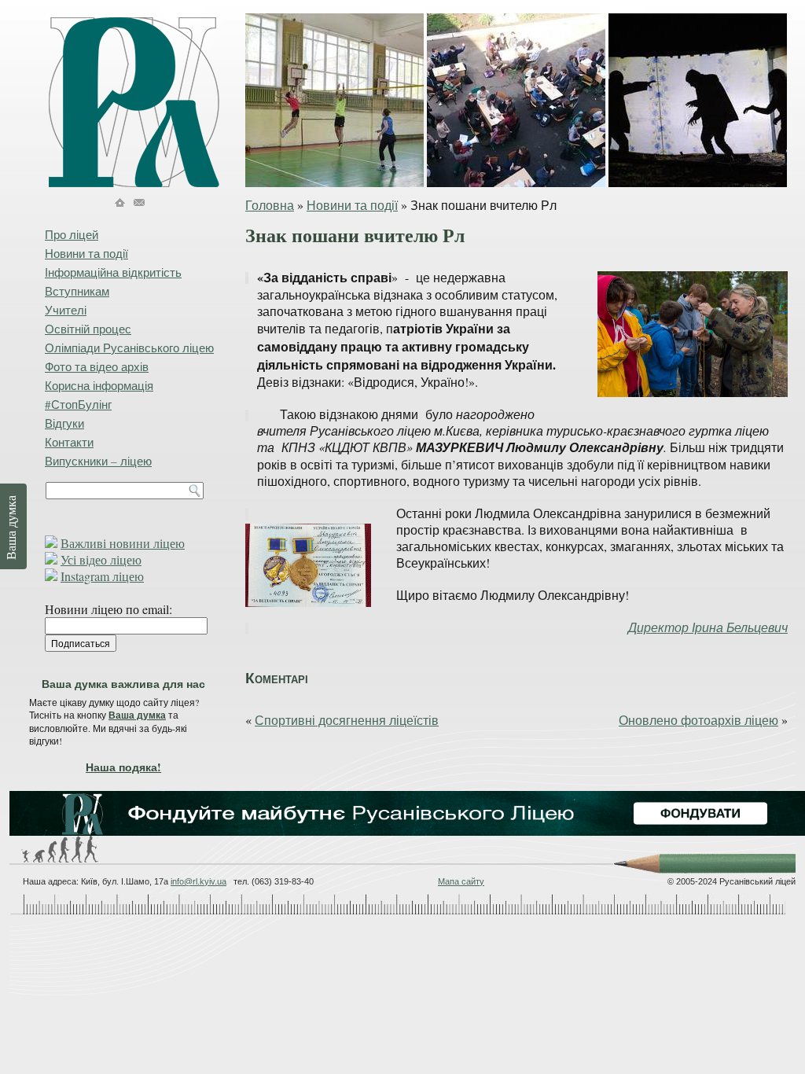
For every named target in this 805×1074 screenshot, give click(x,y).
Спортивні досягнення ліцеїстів (347, 720)
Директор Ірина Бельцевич (708, 627)
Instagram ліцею (102, 576)
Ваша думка (137, 715)
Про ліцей (71, 234)
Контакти (69, 442)
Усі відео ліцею (101, 559)
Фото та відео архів (97, 366)
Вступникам (77, 291)
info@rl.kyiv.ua (198, 881)
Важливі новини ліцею (123, 543)
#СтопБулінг (78, 404)
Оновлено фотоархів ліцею (698, 720)
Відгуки (64, 423)
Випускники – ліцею (98, 461)
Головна (269, 205)
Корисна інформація (99, 385)
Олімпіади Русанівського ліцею (129, 347)
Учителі (65, 310)
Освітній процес (88, 329)
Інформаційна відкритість (113, 272)
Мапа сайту (461, 881)
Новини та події (352, 205)
